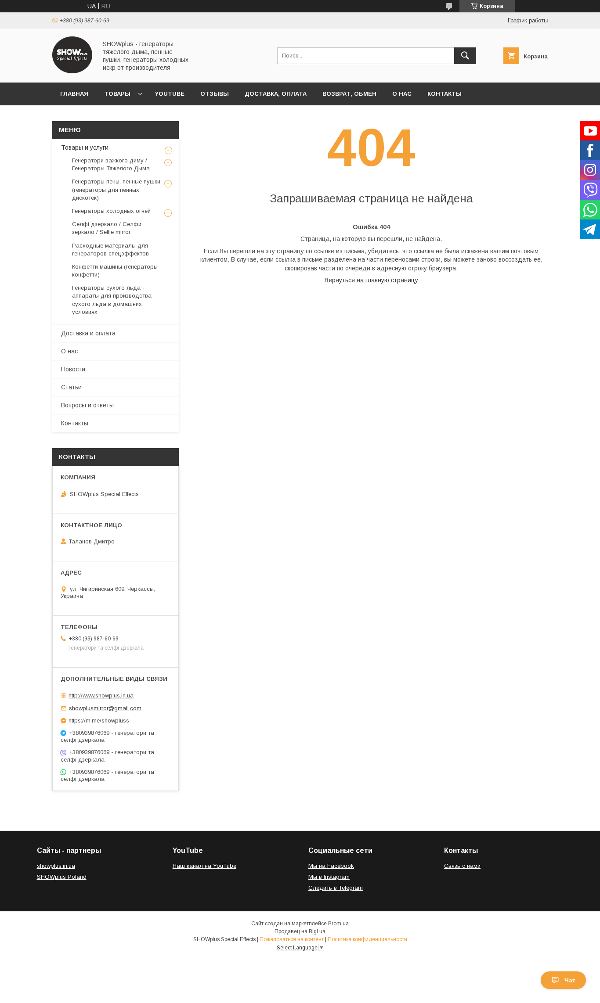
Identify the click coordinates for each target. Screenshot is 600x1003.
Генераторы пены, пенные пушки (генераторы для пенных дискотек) (116, 189)
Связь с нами (462, 866)
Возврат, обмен (349, 93)
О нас (402, 93)
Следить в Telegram (335, 887)
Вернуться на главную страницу (371, 280)
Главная (74, 93)
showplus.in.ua (56, 866)
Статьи (71, 387)
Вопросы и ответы (87, 405)
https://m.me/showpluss (99, 720)
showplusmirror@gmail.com (105, 708)
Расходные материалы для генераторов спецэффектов (110, 249)
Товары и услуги (84, 147)
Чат (569, 980)
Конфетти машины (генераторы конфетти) (115, 270)
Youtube (169, 93)
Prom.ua (338, 923)
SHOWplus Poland (62, 877)
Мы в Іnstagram (329, 877)
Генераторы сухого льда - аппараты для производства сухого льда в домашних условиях (112, 299)
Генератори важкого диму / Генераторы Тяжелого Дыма (111, 164)
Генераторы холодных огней (111, 211)
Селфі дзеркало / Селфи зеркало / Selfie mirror (106, 228)
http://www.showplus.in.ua (101, 695)
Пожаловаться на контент (292, 939)
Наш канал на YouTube (204, 866)
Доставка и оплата (88, 333)
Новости (73, 369)
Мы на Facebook (331, 866)
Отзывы (214, 93)
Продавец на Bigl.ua (300, 931)
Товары (117, 93)
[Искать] (465, 55)
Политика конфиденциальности (367, 939)
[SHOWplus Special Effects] (72, 71)
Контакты (444, 93)
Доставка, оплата (276, 93)
